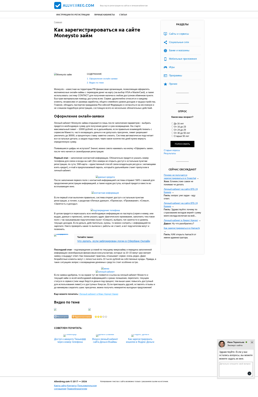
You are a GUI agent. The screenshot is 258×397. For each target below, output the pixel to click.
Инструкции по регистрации (73, 14)
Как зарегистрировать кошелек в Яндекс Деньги (140, 340)
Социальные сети (179, 42)
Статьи (123, 14)
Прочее (173, 83)
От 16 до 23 (180, 126)
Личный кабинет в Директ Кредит (181, 220)
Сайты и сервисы (179, 33)
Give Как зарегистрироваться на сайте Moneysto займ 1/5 (96, 316)
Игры (172, 67)
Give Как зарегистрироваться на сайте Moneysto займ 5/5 (106, 316)
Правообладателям (77, 388)
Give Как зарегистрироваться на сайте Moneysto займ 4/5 (103, 316)
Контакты (72, 385)
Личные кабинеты (104, 14)
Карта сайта (60, 385)
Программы (175, 75)
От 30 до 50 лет (182, 133)
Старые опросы (172, 150)
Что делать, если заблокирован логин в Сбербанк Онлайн (113, 241)
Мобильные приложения (183, 58)
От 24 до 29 (180, 129)
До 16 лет (179, 123)
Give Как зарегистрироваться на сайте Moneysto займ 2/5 (98, 316)
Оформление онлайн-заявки (103, 78)
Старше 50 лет (181, 136)
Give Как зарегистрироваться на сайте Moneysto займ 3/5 (101, 316)
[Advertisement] (102, 56)
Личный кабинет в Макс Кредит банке (98, 294)
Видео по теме (96, 82)
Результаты (170, 153)
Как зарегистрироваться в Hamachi (182, 228)
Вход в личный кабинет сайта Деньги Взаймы (105, 340)
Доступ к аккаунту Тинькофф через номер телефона (70, 340)
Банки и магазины (179, 50)
